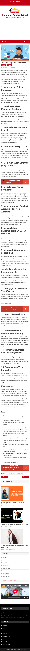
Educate (3, 65)
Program (9, 65)
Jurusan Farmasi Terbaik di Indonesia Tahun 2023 (26, 476)
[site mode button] (24, 41)
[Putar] (3, 597)
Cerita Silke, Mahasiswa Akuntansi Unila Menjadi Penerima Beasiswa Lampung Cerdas (12, 503)
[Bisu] (24, 597)
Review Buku (6, 573)
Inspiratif (5, 562)
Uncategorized (6, 576)
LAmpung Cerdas (19, 473)
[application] (15, 591)
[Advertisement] (15, 29)
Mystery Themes (23, 649)
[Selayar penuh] (27, 597)
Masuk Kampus (6, 568)
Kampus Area (6, 565)
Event (4, 560)
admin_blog (12, 67)
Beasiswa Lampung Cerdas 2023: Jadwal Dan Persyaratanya (5, 476)
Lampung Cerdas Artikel (15, 15)
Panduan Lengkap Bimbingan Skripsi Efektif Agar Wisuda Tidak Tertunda (14, 546)
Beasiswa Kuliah (10, 473)
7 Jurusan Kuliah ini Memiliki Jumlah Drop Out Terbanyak (14, 524)
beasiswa (10, 389)
